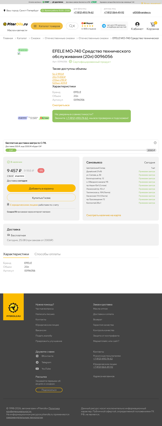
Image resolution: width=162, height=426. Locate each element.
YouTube (46, 368)
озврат (97, 319)
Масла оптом (100, 308)
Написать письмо (45, 314)
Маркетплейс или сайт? (106, 341)
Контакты (41, 319)
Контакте (47, 356)
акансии (41, 330)
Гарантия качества (103, 324)
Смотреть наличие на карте (103, 215)
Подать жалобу (44, 335)
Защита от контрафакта (106, 335)
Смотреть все (61, 105)
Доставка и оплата (103, 314)
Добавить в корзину (41, 188)
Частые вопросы (45, 308)
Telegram (46, 362)
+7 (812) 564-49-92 (114, 12)
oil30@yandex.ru (142, 12)
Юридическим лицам (47, 324)
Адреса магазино (103, 376)
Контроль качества (103, 330)
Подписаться (49, 389)
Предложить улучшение (49, 341)
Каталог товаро (49, 26)
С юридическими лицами (24, 204)
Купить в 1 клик (41, 197)
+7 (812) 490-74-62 (84, 12)
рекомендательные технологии (24, 417)
